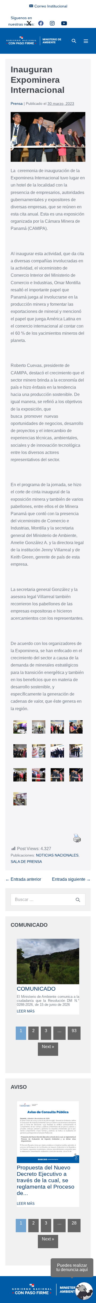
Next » (48, 1046)
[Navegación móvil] (86, 41)
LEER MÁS (26, 1011)
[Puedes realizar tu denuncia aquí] (84, 1291)
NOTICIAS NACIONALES (57, 855)
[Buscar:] (48, 899)
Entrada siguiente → (71, 879)
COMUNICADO (36, 989)
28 (74, 1223)
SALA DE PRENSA (26, 861)
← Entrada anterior (23, 879)
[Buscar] (78, 899)
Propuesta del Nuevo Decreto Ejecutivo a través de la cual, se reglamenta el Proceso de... (45, 1180)
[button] (74, 40)
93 (74, 1030)
